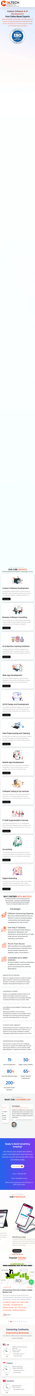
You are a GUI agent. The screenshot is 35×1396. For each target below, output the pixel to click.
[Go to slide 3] (13, 1326)
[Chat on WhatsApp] (31, 1281)
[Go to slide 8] (23, 1326)
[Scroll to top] (31, 1394)
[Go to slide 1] (8, 1326)
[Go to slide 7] (21, 1326)
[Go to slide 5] (17, 1326)
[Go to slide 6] (19, 1326)
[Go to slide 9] (26, 1326)
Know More (6, 599)
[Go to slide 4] (15, 1326)
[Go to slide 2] (11, 1326)
